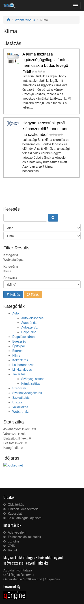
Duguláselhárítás (24, 336)
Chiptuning (29, 332)
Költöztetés (20, 360)
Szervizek (19, 388)
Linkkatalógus (22, 369)
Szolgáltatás (21, 397)
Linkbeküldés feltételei (23, 509)
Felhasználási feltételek (24, 536)
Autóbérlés (29, 322)
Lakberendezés (23, 364)
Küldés (14, 294)
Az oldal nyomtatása (17, 570)
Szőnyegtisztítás (32, 378)
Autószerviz (29, 327)
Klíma (16, 355)
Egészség (19, 341)
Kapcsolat (15, 513)
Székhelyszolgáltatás (27, 392)
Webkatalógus (25, 20)
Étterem (18, 350)
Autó (15, 313)
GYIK (11, 545)
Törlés (34, 294)
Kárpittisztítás (30, 383)
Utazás (17, 402)
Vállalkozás (20, 407)
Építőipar (18, 346)
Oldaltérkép (16, 504)
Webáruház (20, 411)
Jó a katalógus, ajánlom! (25, 518)
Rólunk (13, 550)
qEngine (13, 541)
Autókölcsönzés (32, 318)
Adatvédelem (17, 532)
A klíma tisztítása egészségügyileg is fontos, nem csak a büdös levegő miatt (46, 62)
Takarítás (19, 374)
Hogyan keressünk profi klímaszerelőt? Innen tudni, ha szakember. (46, 128)
